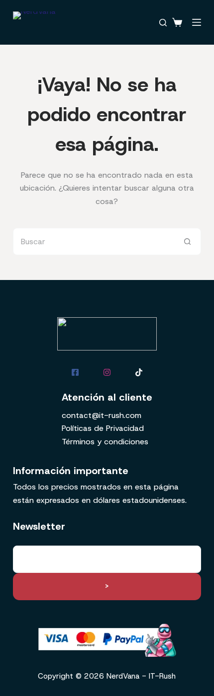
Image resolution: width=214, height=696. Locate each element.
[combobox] (93, 241)
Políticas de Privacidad (103, 428)
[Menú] (196, 22)
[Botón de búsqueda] (187, 241)
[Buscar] (163, 22)
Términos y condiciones (105, 441)
